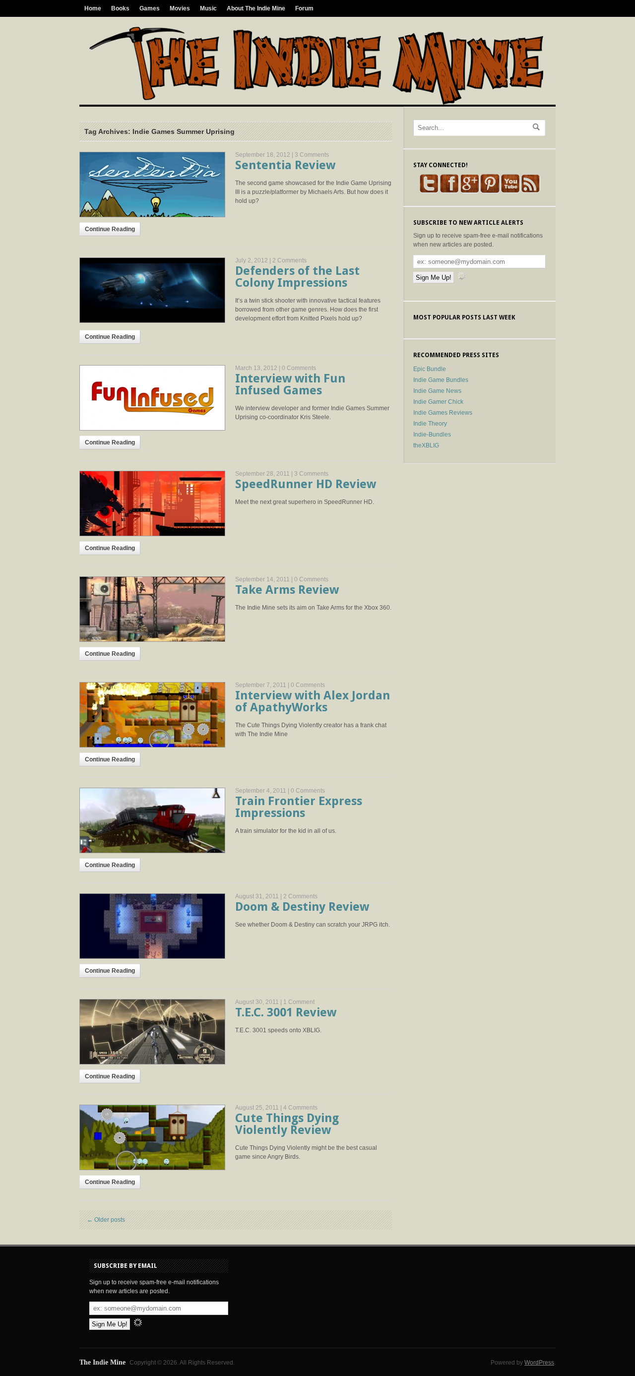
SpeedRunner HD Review (305, 484)
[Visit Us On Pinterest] (490, 191)
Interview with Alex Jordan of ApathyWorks (312, 701)
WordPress (539, 1362)
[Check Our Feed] (530, 191)
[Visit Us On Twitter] (429, 191)
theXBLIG (426, 445)
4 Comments (300, 1107)
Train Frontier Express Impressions (298, 807)
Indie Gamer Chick (438, 401)
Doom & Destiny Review (302, 907)
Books (120, 8)
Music (208, 8)
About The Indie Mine (256, 8)
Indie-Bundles (432, 434)
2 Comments (289, 260)
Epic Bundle (429, 369)
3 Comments (312, 154)
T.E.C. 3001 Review (285, 1012)
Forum (304, 8)
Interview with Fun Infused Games (290, 384)
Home (92, 8)
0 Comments (299, 368)
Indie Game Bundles (440, 379)
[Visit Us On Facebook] (449, 191)
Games (149, 8)
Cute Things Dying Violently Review (287, 1124)
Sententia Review (285, 165)
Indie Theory (430, 423)
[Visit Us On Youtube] (510, 191)
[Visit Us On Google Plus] (469, 191)
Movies (180, 8)
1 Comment (299, 1002)
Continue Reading (110, 229)
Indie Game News (437, 390)
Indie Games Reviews (442, 412)
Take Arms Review (287, 590)
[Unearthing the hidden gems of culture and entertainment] (316, 102)
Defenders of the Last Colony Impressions (297, 277)
